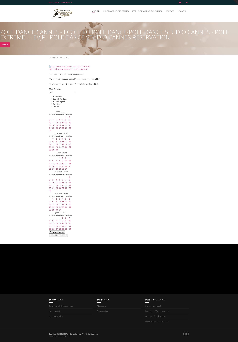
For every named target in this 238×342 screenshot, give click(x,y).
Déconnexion (102, 311)
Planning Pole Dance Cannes (156, 321)
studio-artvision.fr (63, 336)
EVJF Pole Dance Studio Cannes (147, 11)
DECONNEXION (66, 2)
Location (182, 11)
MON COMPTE (54, 2)
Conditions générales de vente (61, 306)
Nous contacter (55, 311)
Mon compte (102, 306)
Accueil (96, 11)
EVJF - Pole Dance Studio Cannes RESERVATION (68, 69)
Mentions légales (56, 316)
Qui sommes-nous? (153, 306)
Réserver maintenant (58, 235)
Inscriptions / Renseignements (157, 311)
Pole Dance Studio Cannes (116, 11)
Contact (169, 11)
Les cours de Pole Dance (155, 316)
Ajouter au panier (57, 232)
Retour (5, 45)
